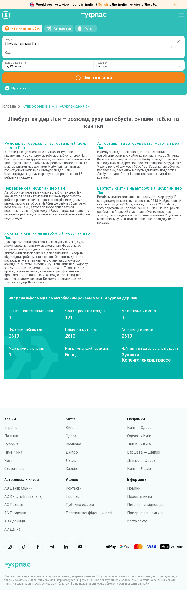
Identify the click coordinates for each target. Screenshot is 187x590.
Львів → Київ (139, 444)
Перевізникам (139, 496)
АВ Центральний (18, 488)
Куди (8, 52)
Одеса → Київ (139, 436)
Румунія (11, 444)
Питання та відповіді (145, 505)
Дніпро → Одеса (141, 460)
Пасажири (101, 63)
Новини (133, 488)
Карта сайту (137, 521)
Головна (9, 106)
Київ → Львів (139, 469)
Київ (70, 428)
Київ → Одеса (139, 428)
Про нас (72, 496)
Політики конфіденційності (89, 513)
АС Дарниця (14, 521)
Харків (71, 469)
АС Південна (15, 513)
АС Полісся (13, 505)
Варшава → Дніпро (143, 452)
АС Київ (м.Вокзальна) (23, 496)
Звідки (8, 39)
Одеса (71, 436)
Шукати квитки (97, 77)
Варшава (73, 444)
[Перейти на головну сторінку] (93, 15)
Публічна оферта (80, 505)
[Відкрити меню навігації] (181, 15)
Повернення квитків (145, 513)
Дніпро (72, 452)
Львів (71, 460)
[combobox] (139, 65)
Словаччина (14, 469)
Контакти (73, 488)
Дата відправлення (15, 63)
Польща (11, 436)
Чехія (8, 460)
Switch (103, 4)
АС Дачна (12, 529)
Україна (10, 428)
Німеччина (13, 452)
